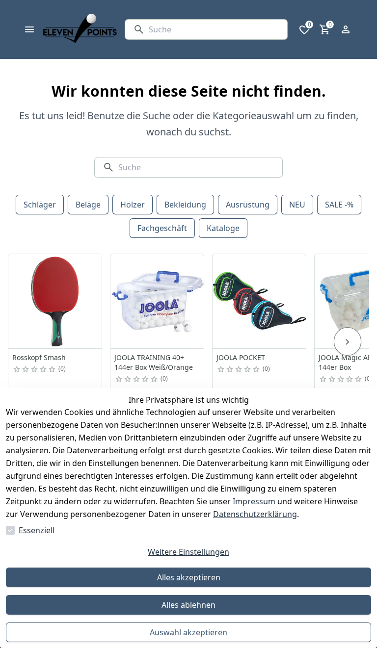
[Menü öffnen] (29, 29)
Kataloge (223, 228)
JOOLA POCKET (240, 357)
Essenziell (36, 530)
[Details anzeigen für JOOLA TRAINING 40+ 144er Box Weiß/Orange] (157, 301)
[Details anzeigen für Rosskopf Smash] (55, 301)
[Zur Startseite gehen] (80, 29)
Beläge (88, 204)
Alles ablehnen (188, 604)
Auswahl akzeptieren (188, 632)
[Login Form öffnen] (345, 29)
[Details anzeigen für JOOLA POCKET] (260, 301)
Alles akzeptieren (188, 577)
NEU (297, 204)
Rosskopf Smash (39, 357)
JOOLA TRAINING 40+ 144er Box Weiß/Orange (153, 362)
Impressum (254, 501)
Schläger (40, 204)
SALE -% (339, 204)
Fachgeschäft (162, 228)
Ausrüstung (247, 204)
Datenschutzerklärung (255, 514)
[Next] (347, 341)
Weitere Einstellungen (188, 551)
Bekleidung (185, 204)
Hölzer (132, 204)
